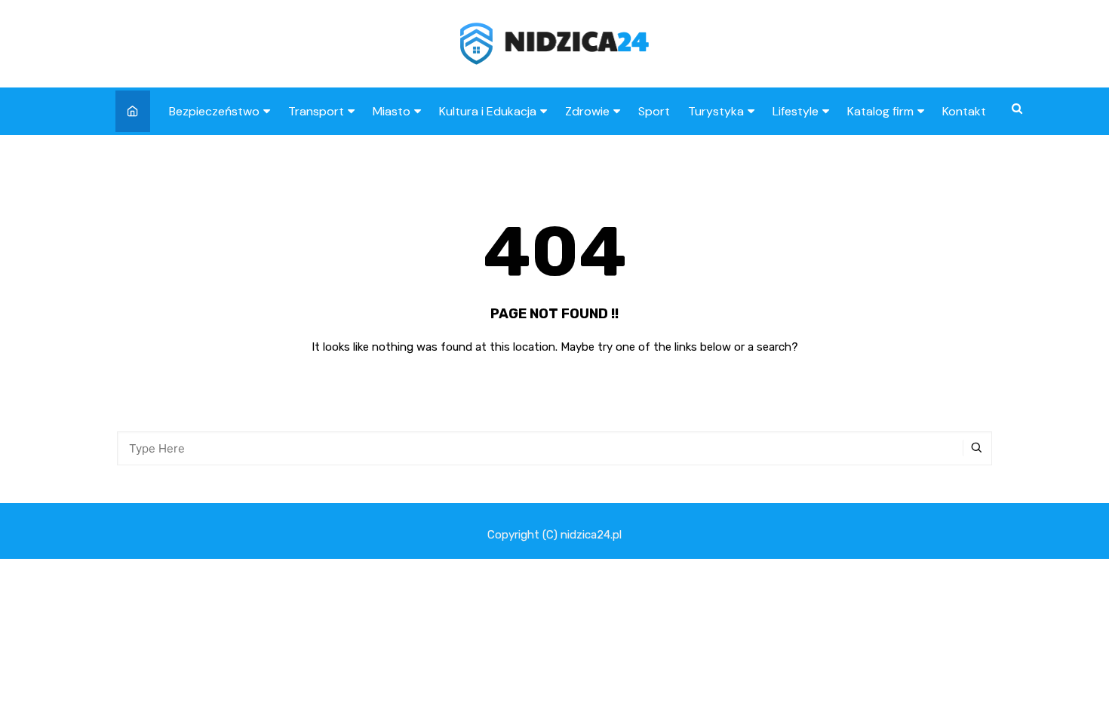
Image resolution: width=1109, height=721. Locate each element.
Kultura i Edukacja (487, 111)
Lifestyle (796, 111)
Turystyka (716, 111)
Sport (654, 111)
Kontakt (964, 111)
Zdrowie (587, 111)
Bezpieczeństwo (214, 111)
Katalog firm (880, 111)
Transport (316, 111)
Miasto (391, 111)
